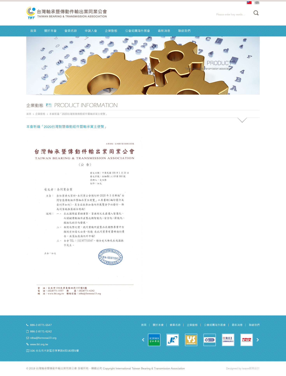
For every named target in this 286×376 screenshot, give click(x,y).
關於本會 (50, 31)
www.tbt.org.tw (39, 344)
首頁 (33, 31)
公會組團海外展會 (137, 31)
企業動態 (111, 31)
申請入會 (91, 31)
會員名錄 (70, 31)
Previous (143, 340)
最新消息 (164, 31)
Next (258, 340)
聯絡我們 (184, 31)
